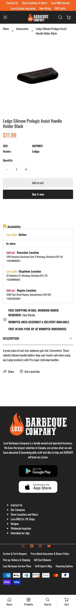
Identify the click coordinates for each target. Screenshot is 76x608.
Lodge (35, 151)
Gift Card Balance (42, 560)
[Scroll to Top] (69, 587)
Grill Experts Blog (43, 566)
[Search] (60, 17)
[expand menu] (5, 17)
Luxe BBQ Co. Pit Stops (23, 519)
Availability (14, 226)
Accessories (22, 28)
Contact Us (16, 505)
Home (6, 28)
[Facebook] (31, 546)
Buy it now (38, 194)
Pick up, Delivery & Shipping (16, 560)
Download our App (20, 533)
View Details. (29, 315)
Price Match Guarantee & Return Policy (50, 554)
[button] (69, 17)
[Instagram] (40, 546)
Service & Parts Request (15, 554)
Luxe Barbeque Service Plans (17, 566)
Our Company (18, 509)
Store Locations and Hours (24, 514)
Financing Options (64, 566)
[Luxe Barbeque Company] (38, 17)
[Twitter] (23, 546)
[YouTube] (49, 546)
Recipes (15, 523)
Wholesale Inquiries (21, 528)
